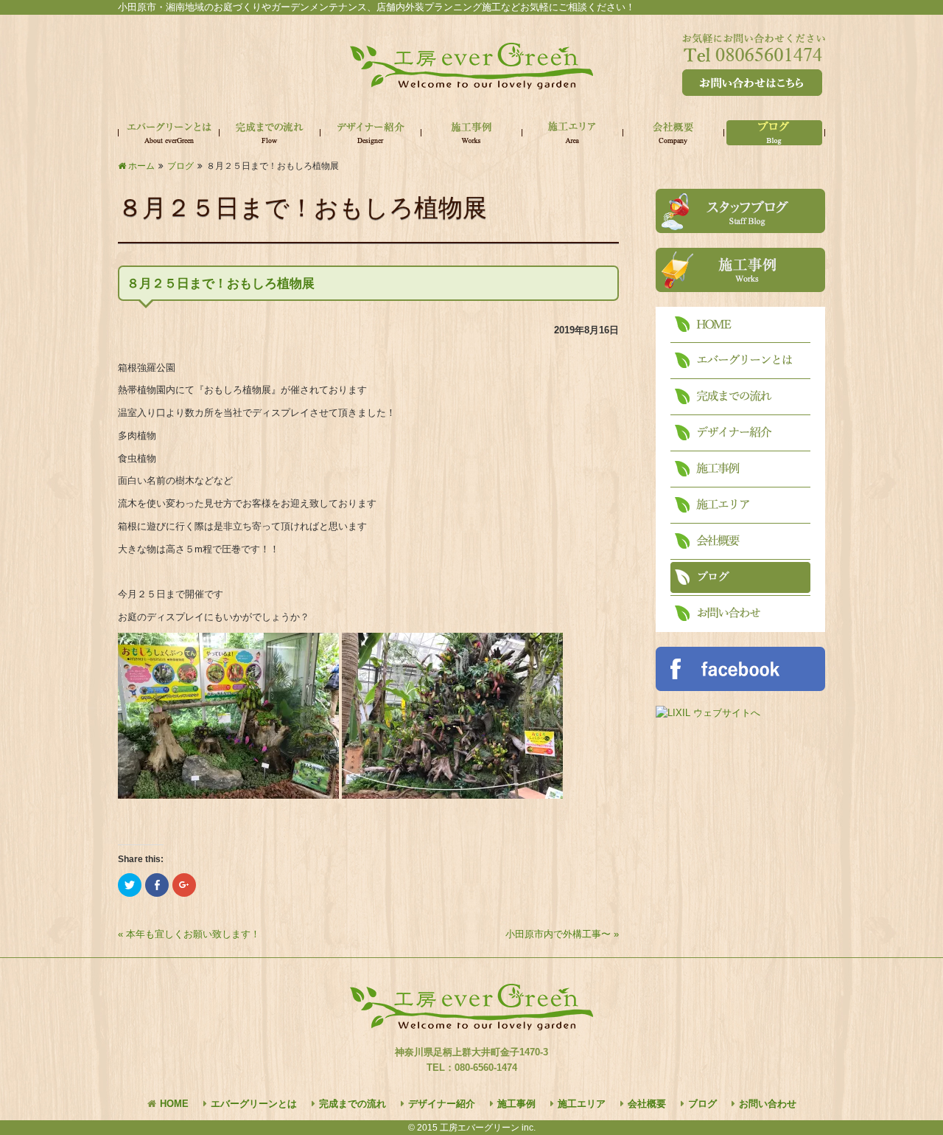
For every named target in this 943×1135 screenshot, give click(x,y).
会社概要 (647, 1103)
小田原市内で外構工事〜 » (562, 934)
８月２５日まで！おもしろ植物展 (221, 284)
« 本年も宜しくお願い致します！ (189, 934)
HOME (174, 1103)
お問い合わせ (767, 1103)
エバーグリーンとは (254, 1103)
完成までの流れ (352, 1103)
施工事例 (516, 1103)
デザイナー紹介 (441, 1103)
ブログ (702, 1103)
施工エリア (582, 1103)
